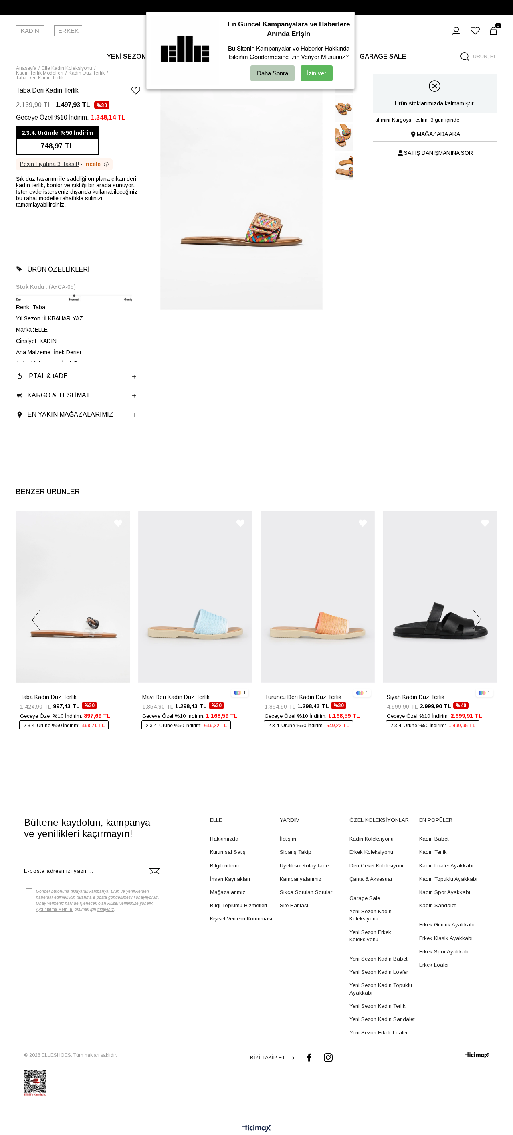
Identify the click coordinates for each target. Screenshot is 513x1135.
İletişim (288, 839)
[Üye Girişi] (456, 31)
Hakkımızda (224, 839)
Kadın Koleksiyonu (371, 839)
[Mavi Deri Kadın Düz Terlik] (195, 597)
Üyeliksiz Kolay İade (304, 866)
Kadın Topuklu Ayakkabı (448, 879)
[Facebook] (309, 1057)
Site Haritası (294, 905)
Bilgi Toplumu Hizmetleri (238, 905)
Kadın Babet (433, 839)
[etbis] (35, 1083)
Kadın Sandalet (437, 905)
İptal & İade (47, 376)
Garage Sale (364, 898)
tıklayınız (105, 909)
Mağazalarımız (227, 892)
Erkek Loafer (434, 965)
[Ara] (464, 56)
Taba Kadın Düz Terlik (48, 697)
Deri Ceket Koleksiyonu (377, 866)
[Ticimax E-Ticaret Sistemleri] (256, 1129)
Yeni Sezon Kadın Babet (378, 959)
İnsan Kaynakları (230, 879)
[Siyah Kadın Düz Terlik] (440, 597)
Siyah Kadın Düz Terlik (415, 697)
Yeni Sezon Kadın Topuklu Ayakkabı (380, 988)
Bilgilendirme (225, 866)
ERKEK (68, 30)
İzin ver (316, 73)
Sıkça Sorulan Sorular (306, 892)
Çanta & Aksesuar (370, 879)
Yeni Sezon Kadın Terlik (377, 1006)
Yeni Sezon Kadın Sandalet (381, 1019)
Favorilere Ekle (118, 523)
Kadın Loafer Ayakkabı (446, 866)
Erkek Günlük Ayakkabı (447, 925)
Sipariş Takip (295, 852)
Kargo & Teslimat (58, 395)
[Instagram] (328, 1057)
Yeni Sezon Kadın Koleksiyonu (370, 915)
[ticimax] (477, 1055)
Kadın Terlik (433, 852)
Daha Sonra (272, 73)
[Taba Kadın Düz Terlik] (73, 597)
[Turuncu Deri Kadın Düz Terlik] (318, 597)
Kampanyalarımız (300, 879)
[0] (493, 31)
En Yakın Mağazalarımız (70, 414)
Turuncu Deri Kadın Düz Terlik (303, 697)
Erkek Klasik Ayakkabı (446, 938)
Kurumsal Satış (228, 852)
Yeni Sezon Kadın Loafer (378, 972)
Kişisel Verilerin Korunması (241, 919)
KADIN (30, 30)
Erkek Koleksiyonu (371, 852)
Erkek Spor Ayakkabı (444, 952)
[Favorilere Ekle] (135, 92)
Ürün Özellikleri (58, 269)
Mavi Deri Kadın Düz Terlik (176, 697)
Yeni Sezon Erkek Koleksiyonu (370, 935)
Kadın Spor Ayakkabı (444, 892)
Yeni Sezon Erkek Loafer (378, 1033)
